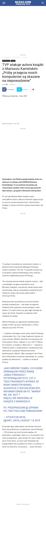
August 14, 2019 (30, 420)
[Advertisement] (23, 30)
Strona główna (6, 57)
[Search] (43, 3)
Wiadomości (17, 57)
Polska (25, 57)
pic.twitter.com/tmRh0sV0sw (22, 411)
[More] (33, 89)
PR (6, 84)
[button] (3, 3)
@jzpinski (32, 407)
